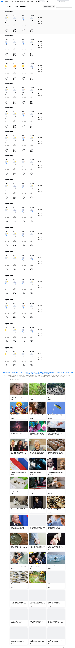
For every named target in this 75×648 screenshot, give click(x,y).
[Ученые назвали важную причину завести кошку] (19, 504)
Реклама (10, 647)
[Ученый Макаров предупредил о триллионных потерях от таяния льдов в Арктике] (56, 561)
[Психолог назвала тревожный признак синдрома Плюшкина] (56, 504)
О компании (6, 647)
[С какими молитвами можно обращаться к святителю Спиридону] (19, 410)
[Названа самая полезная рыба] (19, 580)
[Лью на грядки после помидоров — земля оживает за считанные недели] (37, 580)
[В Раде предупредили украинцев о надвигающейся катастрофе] (56, 410)
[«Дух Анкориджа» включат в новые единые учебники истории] (56, 598)
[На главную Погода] (5, 1)
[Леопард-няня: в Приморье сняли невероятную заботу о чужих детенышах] (37, 392)
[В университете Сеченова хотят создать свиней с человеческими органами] (56, 448)
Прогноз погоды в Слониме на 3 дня (10, 372)
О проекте (30, 647)
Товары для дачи (45, 373)
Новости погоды (29, 373)
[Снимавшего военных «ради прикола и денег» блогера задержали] (19, 636)
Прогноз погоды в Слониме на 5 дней (28, 372)
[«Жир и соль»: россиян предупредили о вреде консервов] (19, 542)
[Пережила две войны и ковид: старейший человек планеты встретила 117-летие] (37, 448)
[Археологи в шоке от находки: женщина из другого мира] (19, 486)
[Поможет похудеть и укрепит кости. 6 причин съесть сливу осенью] (37, 429)
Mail (2, 647)
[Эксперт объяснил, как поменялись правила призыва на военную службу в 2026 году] (37, 486)
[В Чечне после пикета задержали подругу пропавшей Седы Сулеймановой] (19, 392)
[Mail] (2, 1)
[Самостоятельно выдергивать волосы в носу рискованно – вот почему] (19, 598)
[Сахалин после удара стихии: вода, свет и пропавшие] (37, 617)
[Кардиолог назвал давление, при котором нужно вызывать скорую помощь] (19, 561)
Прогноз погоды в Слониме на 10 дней (64, 372)
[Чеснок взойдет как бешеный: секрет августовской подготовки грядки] (56, 542)
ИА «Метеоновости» (70, 647)
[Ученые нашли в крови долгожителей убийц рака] (37, 467)
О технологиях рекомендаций (50, 647)
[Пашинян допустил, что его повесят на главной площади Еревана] (19, 523)
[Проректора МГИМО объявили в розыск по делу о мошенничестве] (37, 504)
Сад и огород (37, 373)
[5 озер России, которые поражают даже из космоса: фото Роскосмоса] (19, 617)
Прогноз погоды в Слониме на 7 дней (46, 372)
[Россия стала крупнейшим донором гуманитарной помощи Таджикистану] (19, 467)
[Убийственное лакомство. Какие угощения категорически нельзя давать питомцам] (37, 410)
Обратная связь (58, 647)
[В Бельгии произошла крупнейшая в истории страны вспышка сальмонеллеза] (56, 617)
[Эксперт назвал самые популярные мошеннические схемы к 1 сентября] (37, 636)
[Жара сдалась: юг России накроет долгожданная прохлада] (37, 598)
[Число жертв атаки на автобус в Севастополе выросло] (56, 429)
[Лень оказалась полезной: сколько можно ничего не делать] (56, 486)
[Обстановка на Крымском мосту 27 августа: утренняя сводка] (56, 580)
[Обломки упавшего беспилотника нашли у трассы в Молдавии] (37, 523)
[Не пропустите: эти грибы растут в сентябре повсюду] (56, 636)
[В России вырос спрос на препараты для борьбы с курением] (56, 523)
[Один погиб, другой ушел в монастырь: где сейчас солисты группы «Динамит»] (19, 448)
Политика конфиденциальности (38, 647)
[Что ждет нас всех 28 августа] (19, 429)
